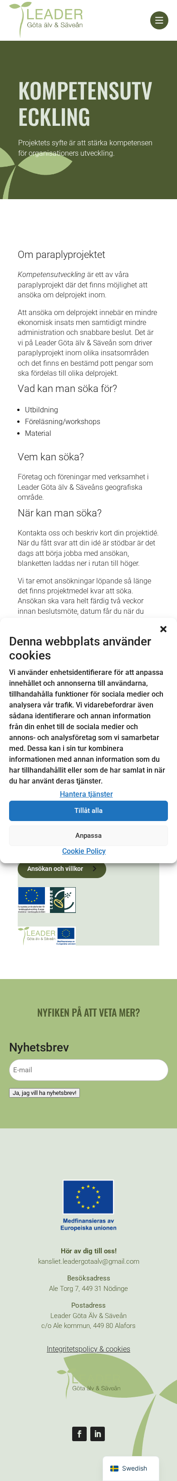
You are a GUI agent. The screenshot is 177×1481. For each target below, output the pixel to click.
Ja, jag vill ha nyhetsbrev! (44, 1092)
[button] (163, 629)
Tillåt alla (88, 811)
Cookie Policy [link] (84, 851)
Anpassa (88, 835)
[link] (79, 20)
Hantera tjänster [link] (86, 794)
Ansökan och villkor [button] (55, 868)
